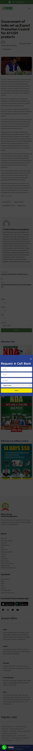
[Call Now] (4, 747)
